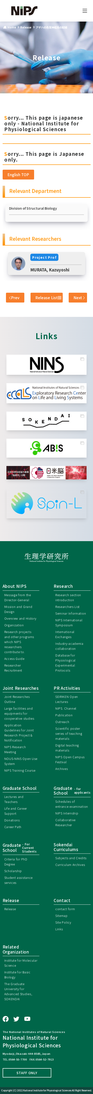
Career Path (13, 827)
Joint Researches (21, 688)
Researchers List (67, 606)
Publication (64, 715)
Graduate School (20, 788)
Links (59, 929)
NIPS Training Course (20, 770)
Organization (14, 625)
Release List (46, 297)
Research (63, 586)
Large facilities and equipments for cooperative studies (19, 713)
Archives (61, 768)
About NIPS (15, 586)
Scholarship (13, 871)
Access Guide (14, 658)
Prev (15, 297)
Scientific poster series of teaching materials (68, 733)
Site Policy (63, 922)
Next (77, 297)
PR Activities (67, 688)
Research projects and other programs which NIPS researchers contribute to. (19, 641)
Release (10, 909)
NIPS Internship (66, 813)
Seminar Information (70, 613)
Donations (12, 820)
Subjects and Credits (71, 858)
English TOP (18, 174)
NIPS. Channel (65, 708)
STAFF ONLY (26, 1072)
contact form (65, 909)
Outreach (62, 721)
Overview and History (20, 618)
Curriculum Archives (70, 864)
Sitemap (61, 915)
